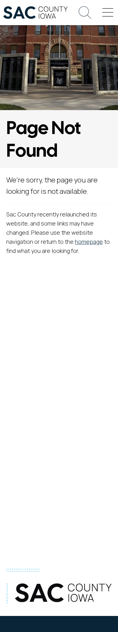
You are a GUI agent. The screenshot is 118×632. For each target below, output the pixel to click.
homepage (89, 241)
